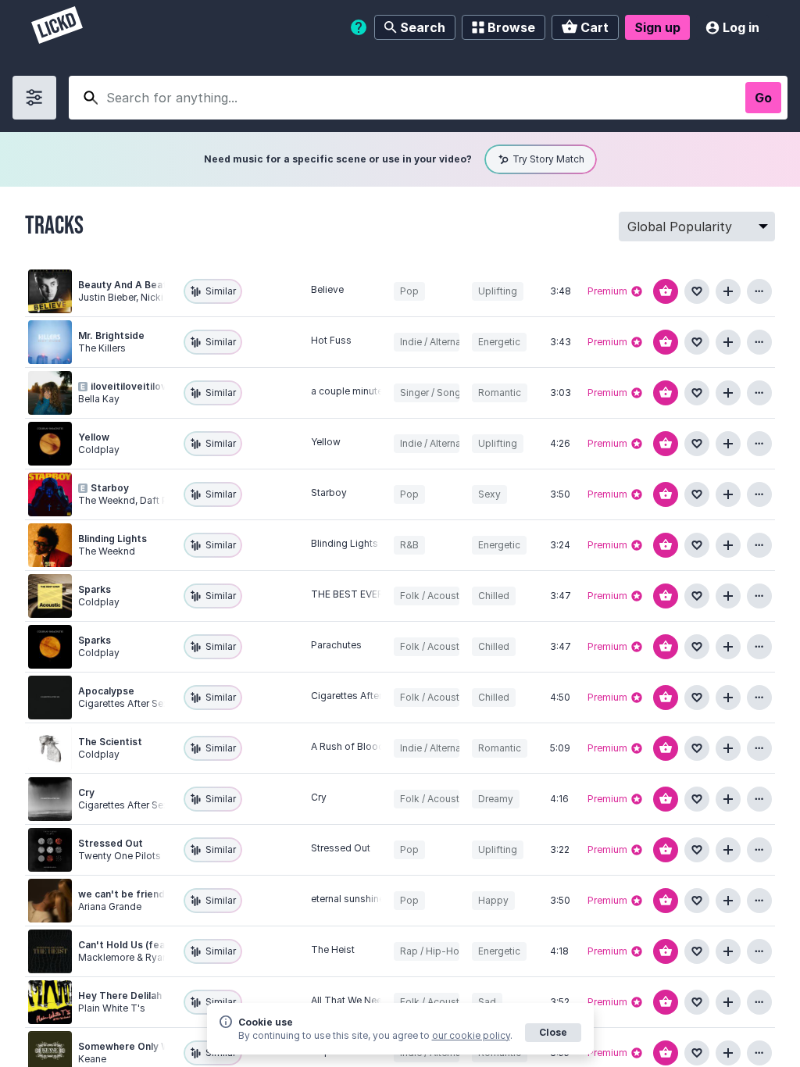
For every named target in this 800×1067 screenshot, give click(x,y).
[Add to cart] (665, 291)
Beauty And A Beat (122, 285)
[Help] (358, 27)
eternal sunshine (347, 899)
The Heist (333, 949)
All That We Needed (355, 1000)
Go (763, 97)
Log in (741, 27)
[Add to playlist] (728, 291)
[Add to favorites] (696, 291)
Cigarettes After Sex (356, 695)
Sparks (94, 589)
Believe (327, 289)
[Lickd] (57, 27)
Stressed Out (110, 843)
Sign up (657, 27)
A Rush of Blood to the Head (375, 746)
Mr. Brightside (111, 335)
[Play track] (50, 291)
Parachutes (336, 645)
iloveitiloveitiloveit (135, 386)
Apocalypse (106, 691)
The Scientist (110, 742)
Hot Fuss (331, 340)
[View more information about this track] (759, 291)
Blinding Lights (112, 538)
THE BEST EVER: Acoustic (369, 594)
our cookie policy (471, 1035)
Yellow (93, 437)
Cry (86, 792)
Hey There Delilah (120, 995)
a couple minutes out (358, 391)
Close (553, 1032)
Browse (511, 27)
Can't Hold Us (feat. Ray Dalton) (154, 945)
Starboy (110, 488)
